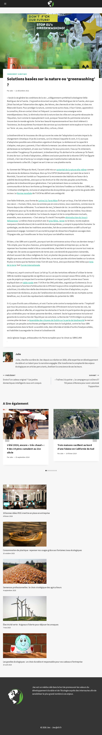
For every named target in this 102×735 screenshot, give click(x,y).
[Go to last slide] (7, 439)
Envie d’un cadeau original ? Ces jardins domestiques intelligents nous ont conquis (22, 379)
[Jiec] (51, 3)
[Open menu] (5, 4)
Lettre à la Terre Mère (48, 200)
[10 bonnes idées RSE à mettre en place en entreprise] (51, 497)
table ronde (28, 282)
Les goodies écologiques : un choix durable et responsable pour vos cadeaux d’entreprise (42, 661)
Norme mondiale (24, 193)
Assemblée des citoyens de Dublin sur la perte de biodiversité (56, 320)
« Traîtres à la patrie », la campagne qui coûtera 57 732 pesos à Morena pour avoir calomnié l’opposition (77, 381)
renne (61, 220)
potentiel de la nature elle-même (71, 169)
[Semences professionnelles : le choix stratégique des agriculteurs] (51, 571)
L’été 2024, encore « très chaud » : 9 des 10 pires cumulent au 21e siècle (25, 448)
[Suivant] (95, 439)
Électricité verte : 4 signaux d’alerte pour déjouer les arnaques (30, 624)
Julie (18, 354)
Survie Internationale (30, 265)
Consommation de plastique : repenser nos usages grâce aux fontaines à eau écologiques (42, 550)
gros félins (53, 220)
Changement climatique (17, 74)
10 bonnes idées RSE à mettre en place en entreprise (26, 513)
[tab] (46, 470)
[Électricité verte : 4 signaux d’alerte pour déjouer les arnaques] (51, 608)
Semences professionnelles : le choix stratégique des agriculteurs (32, 587)
